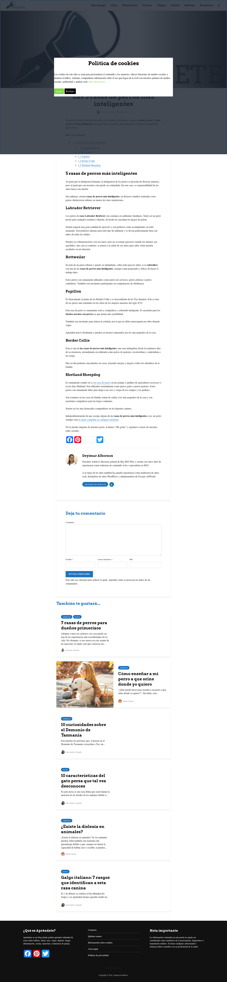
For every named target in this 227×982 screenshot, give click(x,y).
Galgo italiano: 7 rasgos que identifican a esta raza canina (85, 882)
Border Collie (86, 160)
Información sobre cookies (100, 942)
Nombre (69, 559)
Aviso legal (93, 949)
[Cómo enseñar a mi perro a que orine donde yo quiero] (85, 684)
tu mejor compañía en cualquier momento (98, 419)
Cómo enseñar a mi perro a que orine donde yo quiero (138, 679)
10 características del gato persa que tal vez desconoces (83, 780)
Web (131, 559)
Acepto (59, 91)
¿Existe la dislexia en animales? (82, 829)
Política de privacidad (98, 955)
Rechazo (70, 91)
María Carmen (127, 701)
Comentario (70, 522)
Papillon (84, 156)
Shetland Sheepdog (89, 165)
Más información (97, 81)
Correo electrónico (105, 559)
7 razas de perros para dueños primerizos (84, 625)
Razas (77, 617)
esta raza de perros (102, 382)
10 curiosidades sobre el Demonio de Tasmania (83, 729)
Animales (67, 617)
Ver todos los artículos (95, 484)
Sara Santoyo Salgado (73, 752)
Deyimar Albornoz (72, 650)
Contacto (92, 930)
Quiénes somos (95, 936)
